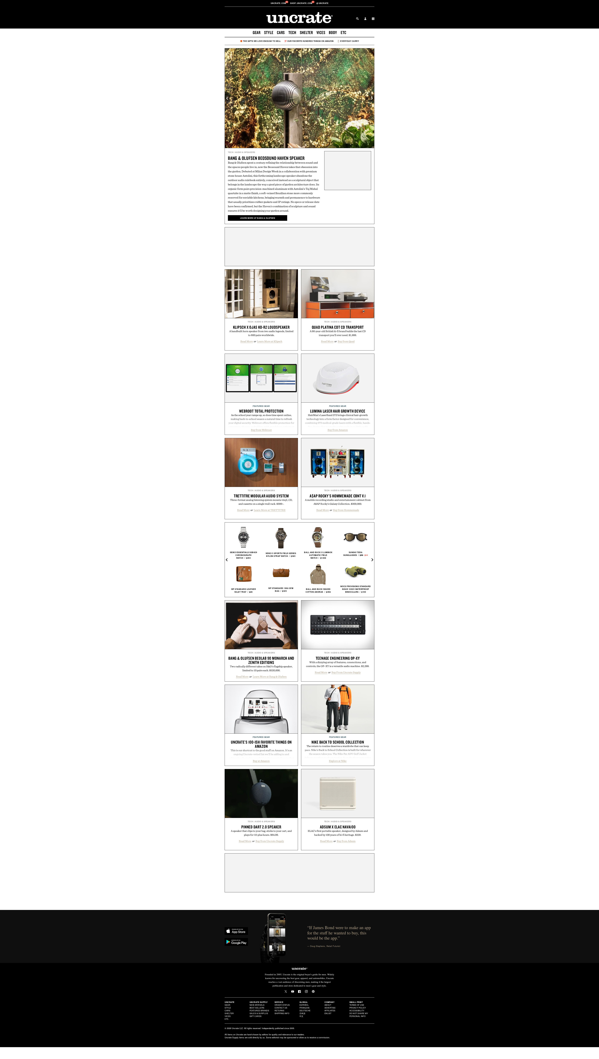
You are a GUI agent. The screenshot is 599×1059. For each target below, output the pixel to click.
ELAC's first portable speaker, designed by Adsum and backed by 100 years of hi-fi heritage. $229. (338, 832)
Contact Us (281, 1007)
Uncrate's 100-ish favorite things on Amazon (261, 744)
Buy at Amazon (261, 760)
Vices (321, 32)
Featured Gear (261, 406)
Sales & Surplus (259, 1013)
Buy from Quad (346, 341)
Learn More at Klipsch (269, 341)
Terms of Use (356, 1004)
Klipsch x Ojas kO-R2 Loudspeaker (261, 327)
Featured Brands (259, 1010)
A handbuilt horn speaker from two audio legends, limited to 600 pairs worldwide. (261, 333)
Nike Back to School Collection (338, 742)
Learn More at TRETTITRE (269, 510)
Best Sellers (257, 1007)
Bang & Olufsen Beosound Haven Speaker (266, 158)
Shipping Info (282, 1013)
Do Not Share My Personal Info (358, 1014)
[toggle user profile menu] (365, 19)
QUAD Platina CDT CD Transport (338, 327)
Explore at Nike (337, 760)
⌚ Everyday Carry (348, 41)
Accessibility (356, 1010)
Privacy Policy (357, 1007)
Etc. (227, 1019)
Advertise (330, 1007)
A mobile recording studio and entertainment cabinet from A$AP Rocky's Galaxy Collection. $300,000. (338, 501)
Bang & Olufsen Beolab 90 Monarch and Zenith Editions (261, 660)
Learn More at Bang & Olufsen (270, 676)
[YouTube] (292, 991)
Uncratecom (279, 3)
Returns (279, 1010)
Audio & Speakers (245, 152)
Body (333, 32)
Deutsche (305, 1010)
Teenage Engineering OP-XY (338, 658)
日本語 (302, 1013)
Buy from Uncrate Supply (270, 841)
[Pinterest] (313, 991)
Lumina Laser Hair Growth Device (337, 411)
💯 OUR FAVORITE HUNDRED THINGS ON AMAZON (309, 41)
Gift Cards (256, 1016)
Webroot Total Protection (261, 411)
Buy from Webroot (261, 429)
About (327, 1004)
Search (357, 18)
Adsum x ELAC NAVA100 (338, 826)
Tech (292, 32)
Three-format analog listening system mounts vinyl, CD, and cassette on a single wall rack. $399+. (261, 501)
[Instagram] (306, 991)
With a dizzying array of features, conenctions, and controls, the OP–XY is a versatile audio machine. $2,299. (337, 664)
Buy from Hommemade (346, 510)
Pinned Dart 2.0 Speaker (261, 826)
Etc (343, 32)
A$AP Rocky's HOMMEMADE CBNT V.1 (338, 495)
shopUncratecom (301, 3)
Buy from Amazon (338, 429)
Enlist (327, 1013)
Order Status (282, 1004)
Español (304, 1004)
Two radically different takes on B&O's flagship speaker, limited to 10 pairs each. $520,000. (261, 668)
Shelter (306, 32)
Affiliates (329, 1010)
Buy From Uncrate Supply (346, 672)
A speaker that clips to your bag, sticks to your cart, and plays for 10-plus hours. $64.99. (261, 832)
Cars (281, 32)
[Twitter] (285, 991)
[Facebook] (299, 991)
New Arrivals (257, 1004)
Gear (257, 32)
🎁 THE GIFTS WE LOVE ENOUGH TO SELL (260, 41)
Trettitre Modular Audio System (261, 495)
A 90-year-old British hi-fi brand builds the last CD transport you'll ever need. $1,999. (338, 333)
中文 (301, 1016)
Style (268, 32)
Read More (246, 341)
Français (305, 1007)
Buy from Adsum (346, 841)
